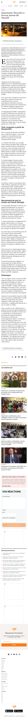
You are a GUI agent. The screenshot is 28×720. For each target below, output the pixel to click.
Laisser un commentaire (14, 525)
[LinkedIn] (16, 654)
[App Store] (9, 710)
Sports (2, 669)
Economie (3, 661)
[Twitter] (11, 654)
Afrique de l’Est (4, 677)
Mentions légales (4, 686)
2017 (2, 700)
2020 (2, 696)
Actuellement (3, 5)
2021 (2, 694)
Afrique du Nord (4, 673)
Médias (2, 667)
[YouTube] (14, 654)
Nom (3, 512)
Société (3, 10)
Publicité (2, 689)
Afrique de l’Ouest (4, 674)
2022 (2, 693)
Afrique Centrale (4, 676)
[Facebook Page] (8, 654)
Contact (2, 687)
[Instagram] (19, 654)
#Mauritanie (4, 362)
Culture (2, 666)
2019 (2, 697)
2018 (2, 699)
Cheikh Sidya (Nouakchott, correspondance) (12, 40)
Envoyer (14, 644)
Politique (2, 660)
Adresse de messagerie (8, 518)
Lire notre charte (6, 486)
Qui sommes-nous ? (5, 683)
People (2, 664)
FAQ (2, 684)
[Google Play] (18, 710)
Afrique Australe (4, 679)
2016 (2, 702)
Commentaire (6, 496)
